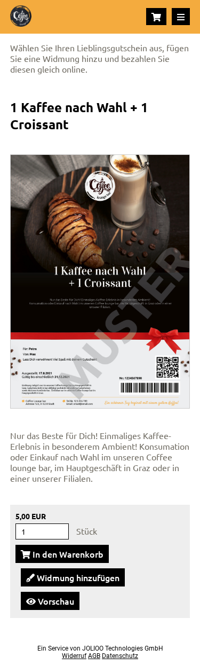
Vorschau (55, 601)
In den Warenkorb (66, 554)
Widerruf (74, 656)
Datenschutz (120, 656)
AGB (94, 656)
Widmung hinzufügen (77, 577)
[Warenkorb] (156, 16)
